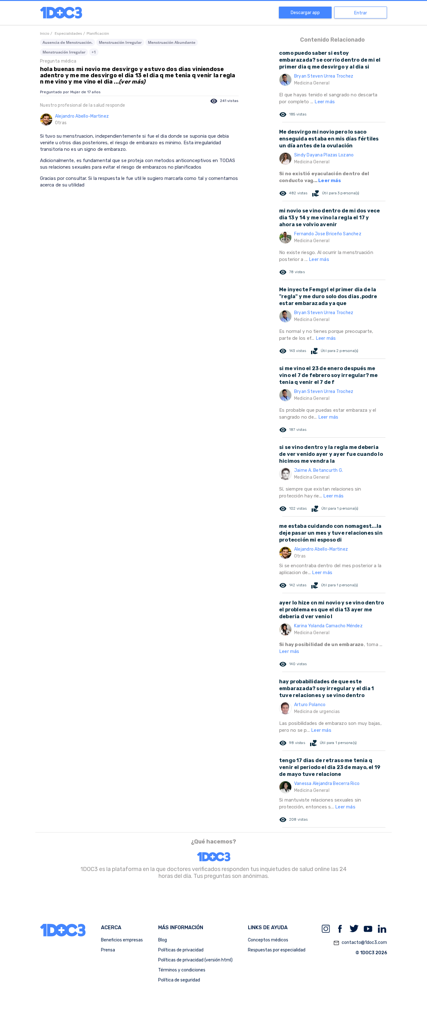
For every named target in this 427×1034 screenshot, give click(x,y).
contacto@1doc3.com (360, 943)
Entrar (360, 13)
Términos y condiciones (181, 970)
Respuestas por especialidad (276, 950)
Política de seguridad (179, 980)
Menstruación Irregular (120, 42)
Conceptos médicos (268, 940)
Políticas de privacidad (180, 950)
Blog (162, 940)
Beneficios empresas (122, 940)
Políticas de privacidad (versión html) (195, 960)
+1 (94, 52)
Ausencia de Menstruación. (68, 42)
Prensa (108, 950)
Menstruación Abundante (171, 42)
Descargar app (305, 12)
